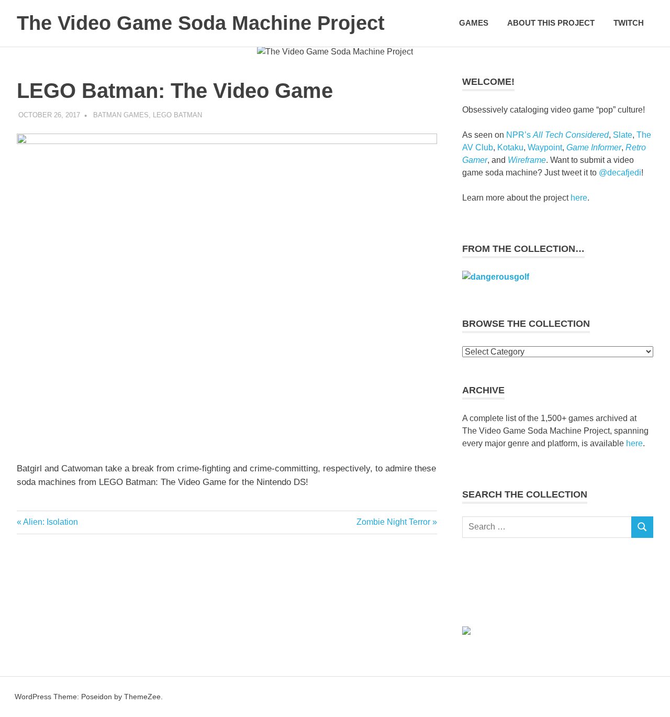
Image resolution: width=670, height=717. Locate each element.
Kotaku (510, 147)
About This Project (551, 22)
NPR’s (557, 134)
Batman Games (121, 115)
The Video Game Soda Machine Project (201, 23)
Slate (622, 134)
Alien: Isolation (50, 521)
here (579, 197)
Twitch (628, 22)
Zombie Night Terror (393, 521)
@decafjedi (620, 172)
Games (473, 22)
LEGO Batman (177, 115)
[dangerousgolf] (495, 276)
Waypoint (545, 147)
